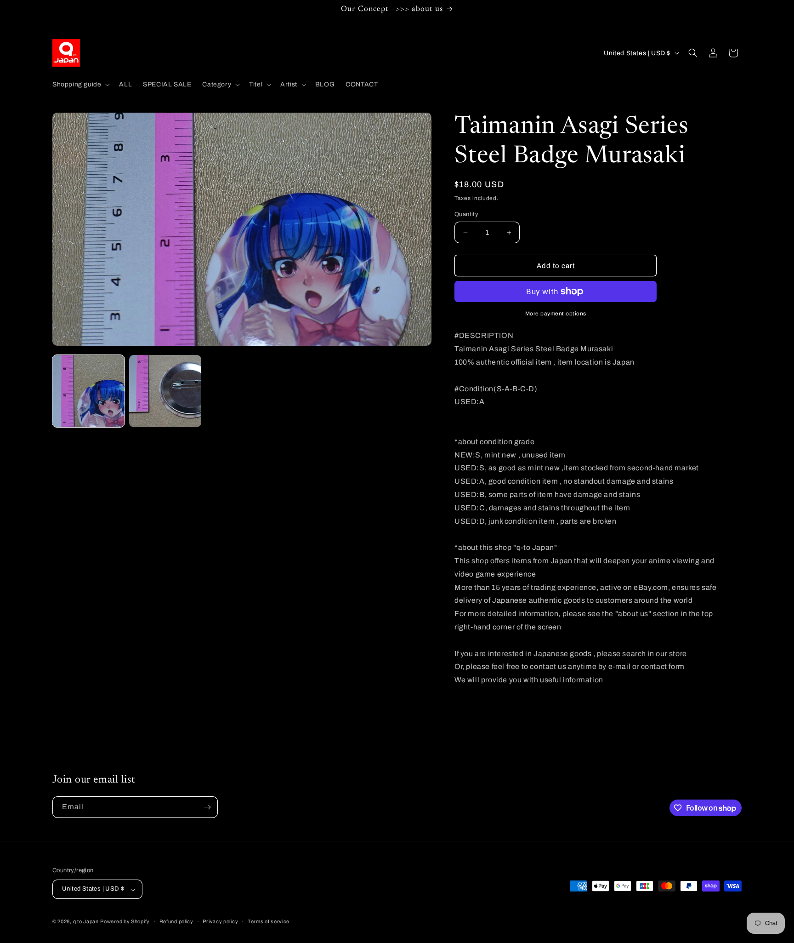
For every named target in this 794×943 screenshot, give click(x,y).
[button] (80, 84)
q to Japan (86, 922)
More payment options (555, 313)
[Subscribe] (207, 807)
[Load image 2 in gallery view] (165, 391)
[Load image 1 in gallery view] (88, 391)
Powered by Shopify (125, 922)
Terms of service (268, 921)
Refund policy (176, 921)
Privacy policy (220, 921)
